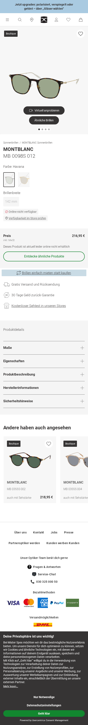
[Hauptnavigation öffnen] (7, 20)
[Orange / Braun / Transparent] (23, 179)
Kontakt (38, 532)
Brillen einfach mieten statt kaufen (46, 273)
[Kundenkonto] (56, 20)
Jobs (54, 532)
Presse (69, 532)
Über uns (20, 532)
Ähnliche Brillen (44, 120)
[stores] (32, 20)
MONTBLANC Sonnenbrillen (37, 142)
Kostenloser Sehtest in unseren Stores (38, 305)
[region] (44, 471)
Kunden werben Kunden (62, 543)
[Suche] (20, 20)
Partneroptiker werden (24, 543)
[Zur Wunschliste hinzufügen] (81, 34)
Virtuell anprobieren (47, 110)
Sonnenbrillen (10, 142)
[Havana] (9, 179)
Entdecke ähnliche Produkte (44, 256)
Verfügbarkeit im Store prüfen (27, 218)
